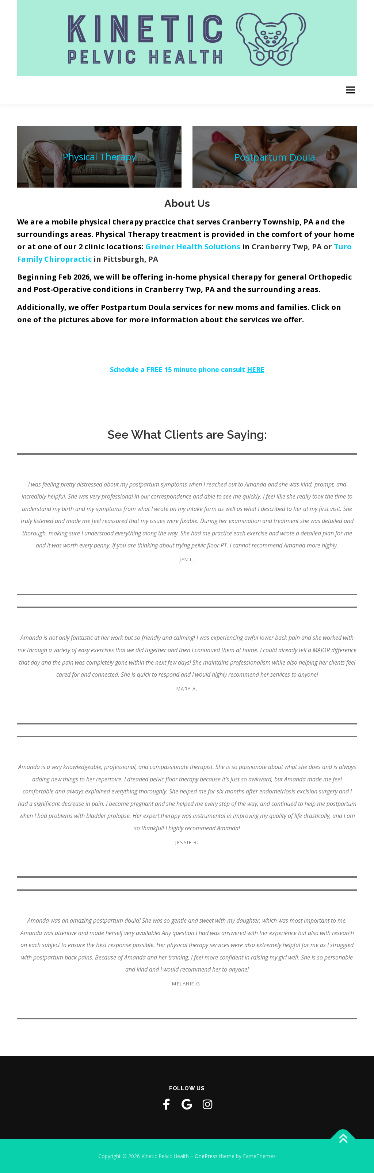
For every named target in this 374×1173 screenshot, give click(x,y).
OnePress (206, 1156)
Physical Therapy (99, 156)
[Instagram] (207, 1104)
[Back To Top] (343, 1139)
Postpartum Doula (274, 157)
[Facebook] (166, 1104)
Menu (350, 89)
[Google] (187, 1104)
